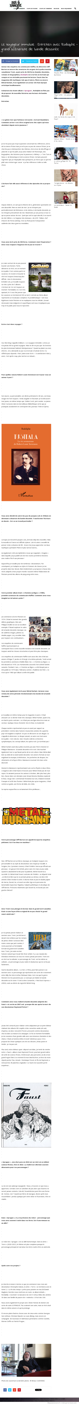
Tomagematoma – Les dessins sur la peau (63, 184)
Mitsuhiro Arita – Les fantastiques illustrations (64, 74)
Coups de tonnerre (45, 8)
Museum (56, 8)
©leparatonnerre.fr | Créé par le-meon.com (62, 1403)
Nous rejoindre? (66, 8)
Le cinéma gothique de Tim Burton (62, 162)
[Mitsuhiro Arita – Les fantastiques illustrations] (66, 67)
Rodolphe (24, 75)
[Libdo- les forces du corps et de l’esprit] (66, 111)
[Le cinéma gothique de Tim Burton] (66, 155)
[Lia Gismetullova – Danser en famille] (66, 199)
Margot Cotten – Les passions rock (63, 96)
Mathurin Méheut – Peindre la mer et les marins (64, 140)
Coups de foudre (32, 8)
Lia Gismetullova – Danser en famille (63, 206)
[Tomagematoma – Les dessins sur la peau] (66, 177)
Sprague (27, 91)
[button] (75, 8)
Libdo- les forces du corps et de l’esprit (64, 118)
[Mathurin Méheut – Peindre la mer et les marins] (66, 133)
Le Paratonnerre (19, 8)
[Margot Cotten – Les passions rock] (66, 90)
